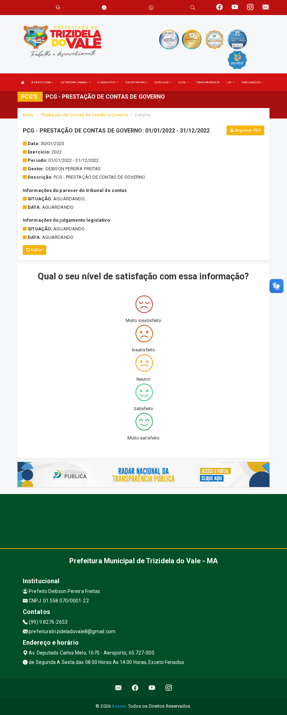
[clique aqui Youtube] (152, 688)
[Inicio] (23, 82)
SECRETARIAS (135, 82)
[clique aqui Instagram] (169, 688)
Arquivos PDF (247, 130)
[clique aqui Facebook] (135, 688)
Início (28, 114)
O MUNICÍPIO (107, 82)
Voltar (36, 250)
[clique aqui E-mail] (118, 688)
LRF (229, 82)
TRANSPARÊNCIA (207, 82)
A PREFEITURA (41, 82)
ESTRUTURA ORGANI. (75, 82)
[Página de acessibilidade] (151, 7)
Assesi (119, 706)
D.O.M (182, 82)
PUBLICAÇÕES (251, 82)
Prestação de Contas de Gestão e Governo (84, 114)
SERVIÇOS (161, 82)
